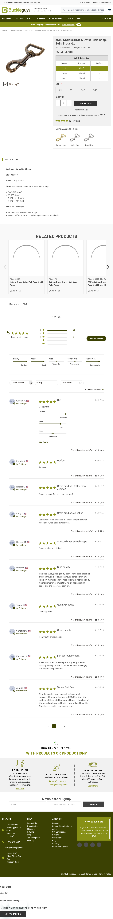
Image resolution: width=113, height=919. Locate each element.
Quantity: (60, 97)
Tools (30, 18)
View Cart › (4, 893)
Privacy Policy (105, 874)
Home (16, 10)
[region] (25, 84)
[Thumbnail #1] (11, 84)
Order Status (32, 826)
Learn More (93, 786)
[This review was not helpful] (101, 450)
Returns (30, 832)
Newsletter (56, 838)
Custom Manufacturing (62, 826)
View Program (35, 2)
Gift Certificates (59, 832)
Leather (19, 18)
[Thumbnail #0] (5, 84)
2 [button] (59, 726)
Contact (95, 2)
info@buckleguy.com (59, 784)
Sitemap (30, 840)
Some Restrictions (68, 25)
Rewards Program (60, 846)
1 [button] (54, 726)
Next (108, 267)
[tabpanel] (26, 267)
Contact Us (32, 823)
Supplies (41, 18)
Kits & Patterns (56, 18)
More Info (20, 789)
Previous (5, 267)
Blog (54, 840)
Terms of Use (91, 874)
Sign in (102, 2)
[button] (56, 159)
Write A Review (96, 338)
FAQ (29, 835)
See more (43, 441)
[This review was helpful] (96, 450)
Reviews (55, 835)
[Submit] (64, 10)
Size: (58, 84)
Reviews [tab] (14, 304)
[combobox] (82, 10)
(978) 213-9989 (84, 2)
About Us (106, 18)
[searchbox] (19, 383)
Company (56, 823)
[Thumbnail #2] (17, 84)
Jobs (54, 829)
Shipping (31, 829)
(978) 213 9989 (59, 781)
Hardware (6, 18)
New (79, 18)
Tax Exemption (33, 838)
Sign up (108, 2)
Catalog (55, 843)
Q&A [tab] (24, 304)
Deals (70, 18)
